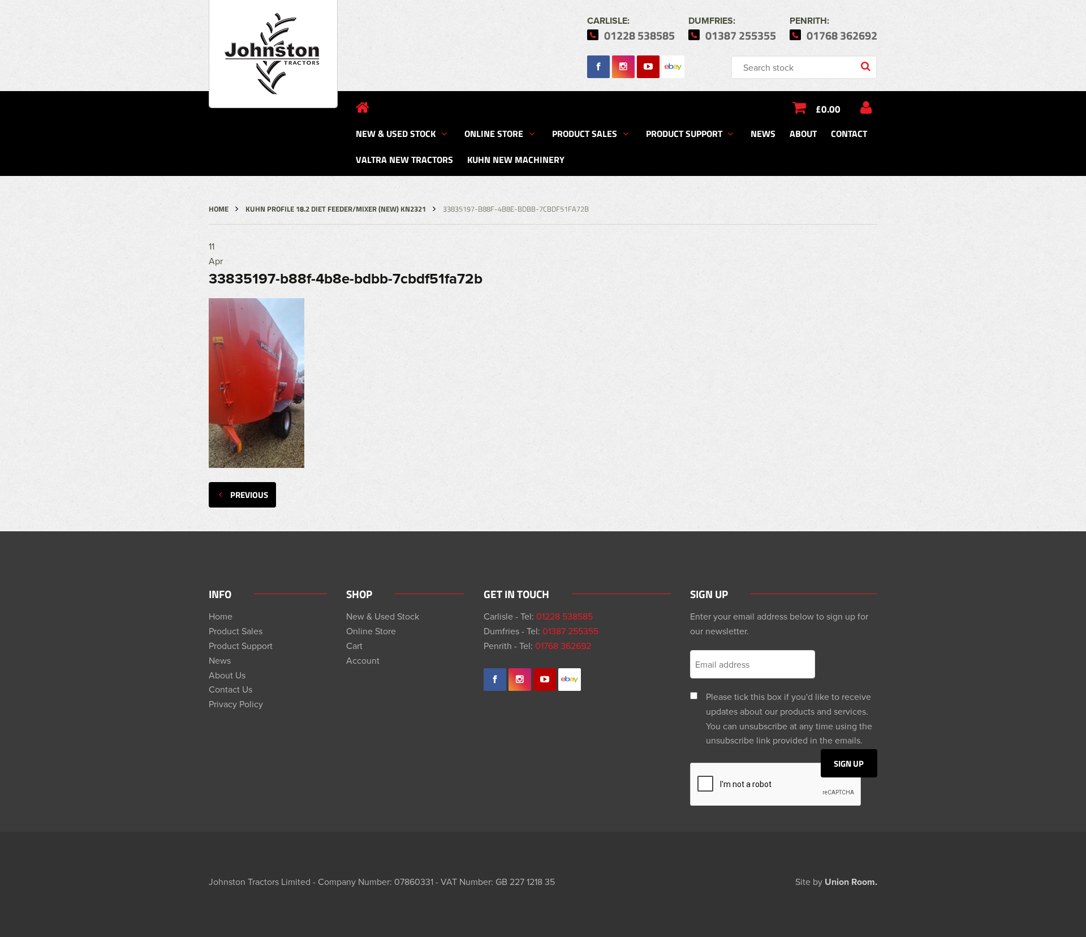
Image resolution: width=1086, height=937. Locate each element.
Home (219, 209)
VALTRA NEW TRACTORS (404, 159)
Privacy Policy (236, 704)
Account (363, 660)
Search (866, 67)
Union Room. (851, 881)
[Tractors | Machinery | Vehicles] (273, 54)
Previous (249, 494)
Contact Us (230, 689)
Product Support (684, 133)
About (803, 133)
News (763, 133)
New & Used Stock (396, 133)
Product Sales (584, 133)
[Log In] (866, 107)
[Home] (362, 107)
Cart (354, 645)
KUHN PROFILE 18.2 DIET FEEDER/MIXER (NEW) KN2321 (335, 209)
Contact (849, 133)
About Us (227, 675)
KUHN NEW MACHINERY (515, 159)
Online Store (493, 133)
